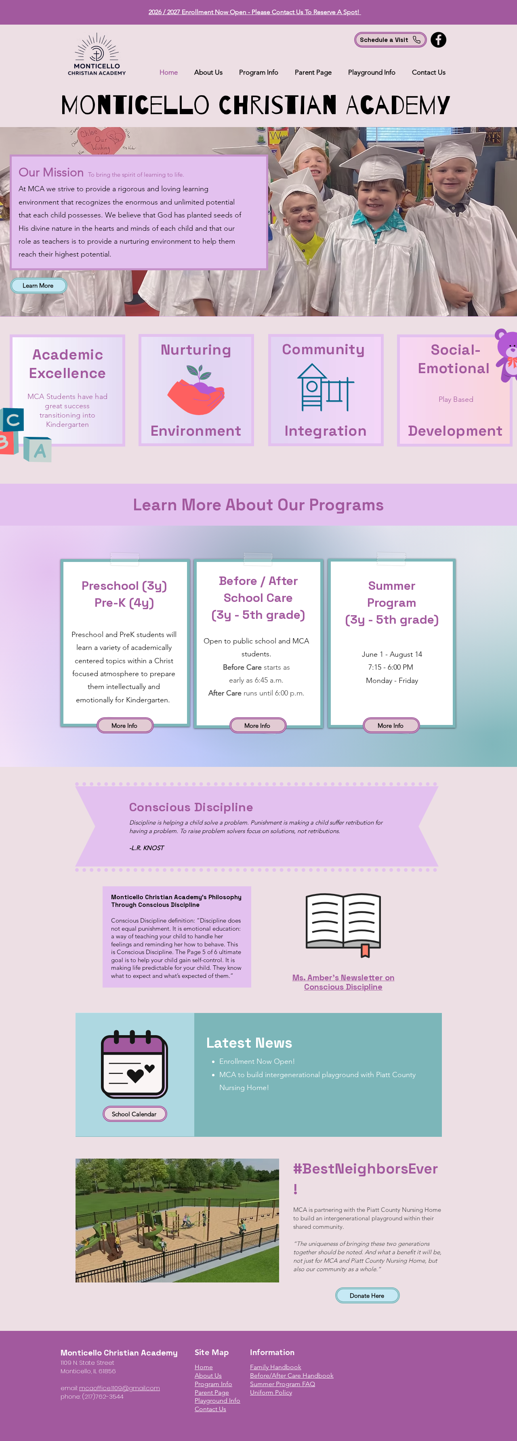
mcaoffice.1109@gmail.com (119, 1388)
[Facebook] (438, 40)
